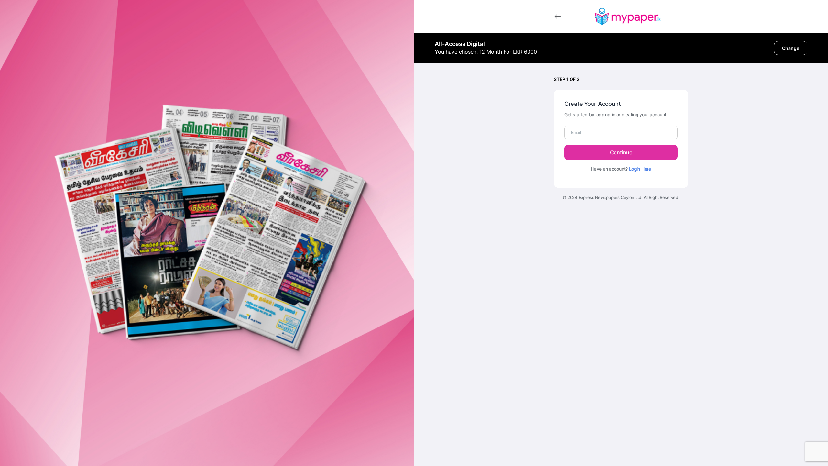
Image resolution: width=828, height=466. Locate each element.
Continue (621, 152)
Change (790, 48)
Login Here (640, 169)
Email (576, 132)
